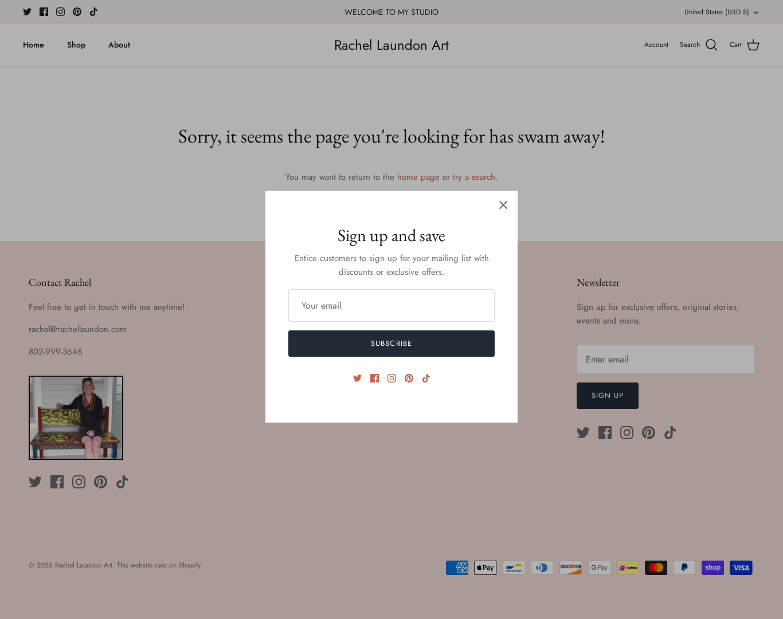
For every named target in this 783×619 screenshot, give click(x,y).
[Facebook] (374, 378)
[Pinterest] (409, 378)
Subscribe (391, 343)
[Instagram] (391, 378)
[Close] (503, 205)
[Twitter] (357, 378)
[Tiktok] (426, 378)
